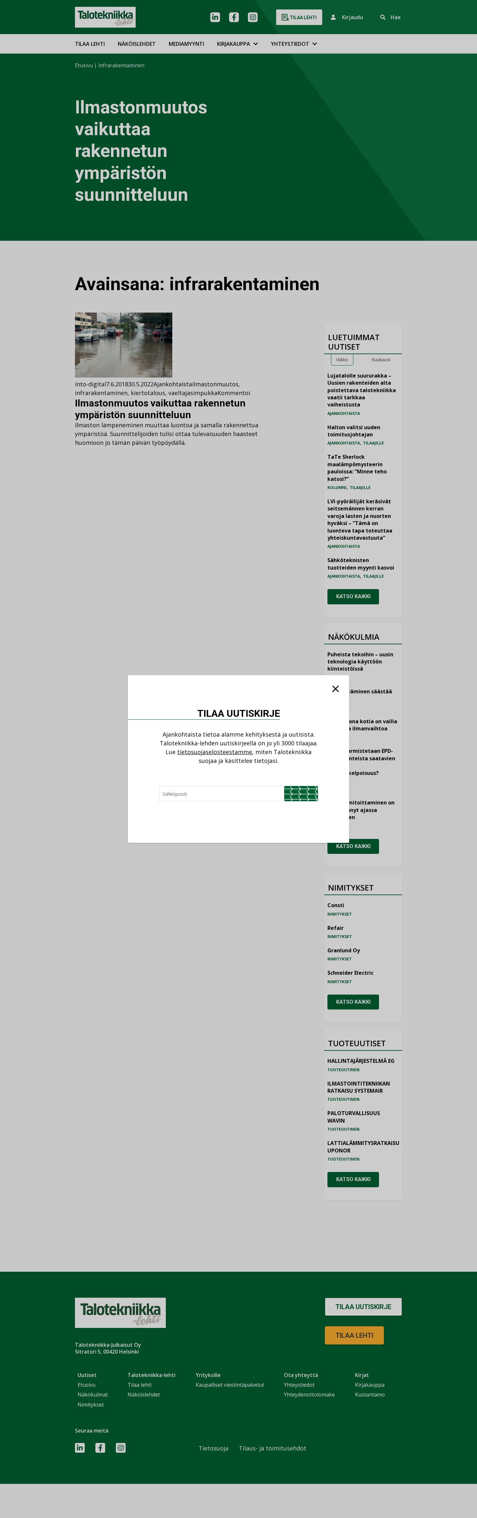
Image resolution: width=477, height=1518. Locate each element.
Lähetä (301, 793)
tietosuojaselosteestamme (214, 752)
